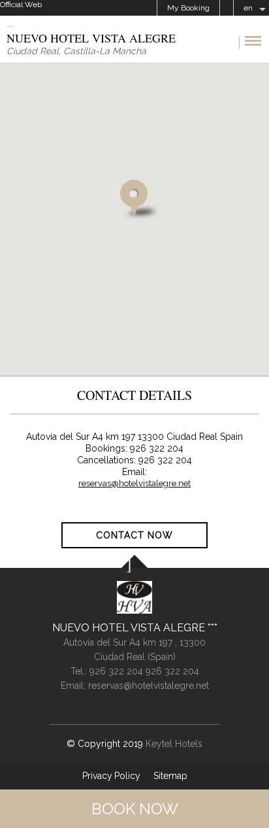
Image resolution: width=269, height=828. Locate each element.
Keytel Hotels (174, 743)
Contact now (134, 535)
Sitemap (170, 775)
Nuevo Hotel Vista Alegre (130, 627)
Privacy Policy (111, 775)
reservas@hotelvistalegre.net (134, 483)
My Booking (188, 7)
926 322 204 (117, 671)
